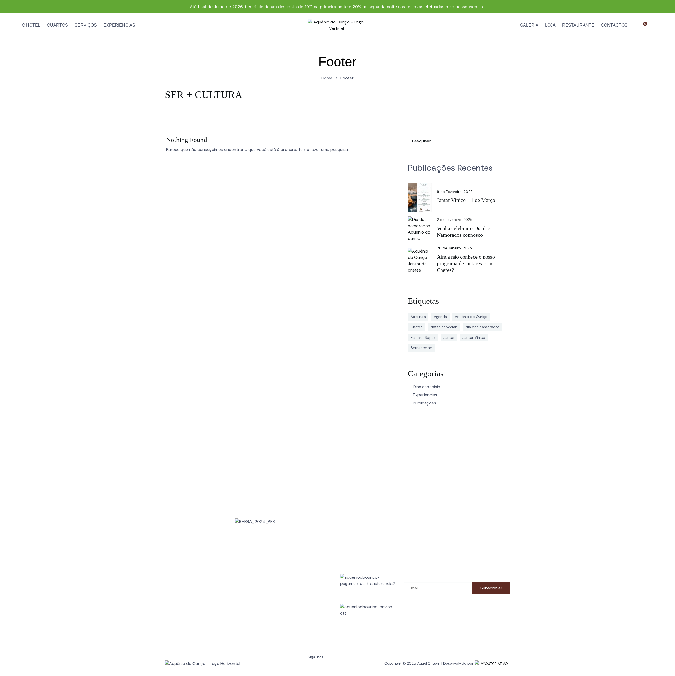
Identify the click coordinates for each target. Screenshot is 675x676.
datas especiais (444, 327)
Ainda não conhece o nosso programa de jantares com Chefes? (466, 263)
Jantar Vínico (473, 337)
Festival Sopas (423, 337)
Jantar (449, 337)
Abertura (418, 316)
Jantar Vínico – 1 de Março (466, 200)
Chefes (417, 327)
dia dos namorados (483, 327)
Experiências (425, 395)
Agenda (440, 316)
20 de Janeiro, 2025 (454, 248)
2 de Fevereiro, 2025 (454, 219)
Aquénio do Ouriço (471, 316)
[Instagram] (317, 666)
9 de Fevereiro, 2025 (455, 191)
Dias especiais (426, 386)
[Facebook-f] (296, 666)
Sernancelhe (421, 347)
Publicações (424, 403)
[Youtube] (338, 666)
